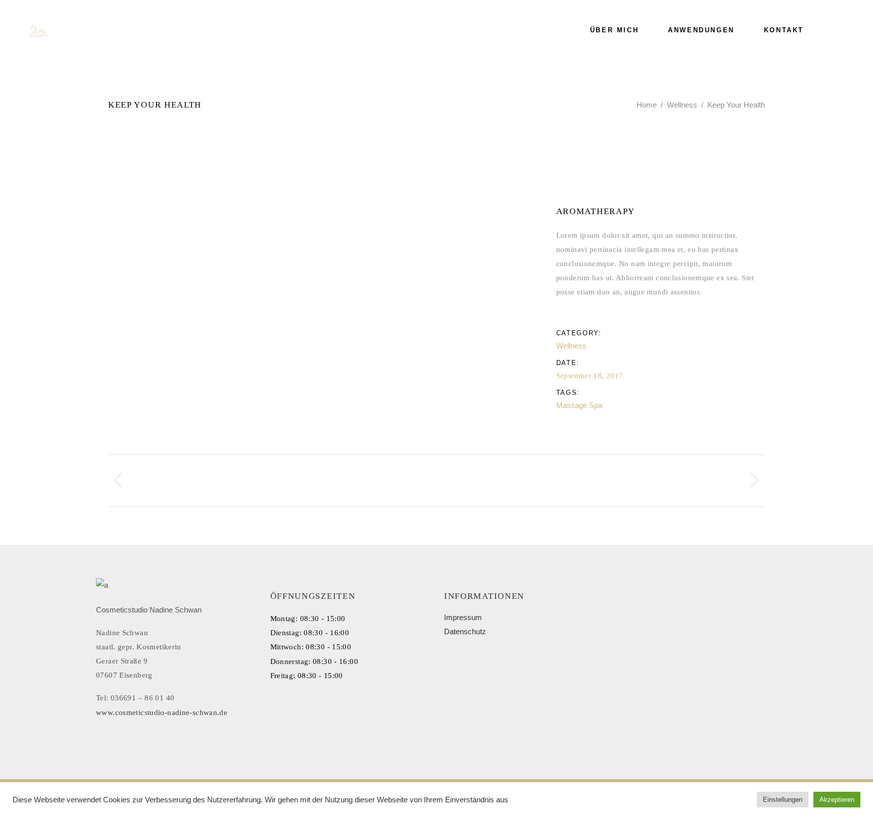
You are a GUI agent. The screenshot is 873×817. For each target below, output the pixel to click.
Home (647, 104)
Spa (595, 405)
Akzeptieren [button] (836, 799)
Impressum (463, 617)
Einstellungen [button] (782, 799)
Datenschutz (465, 631)
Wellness (682, 104)
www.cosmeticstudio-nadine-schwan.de (161, 712)
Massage (571, 405)
